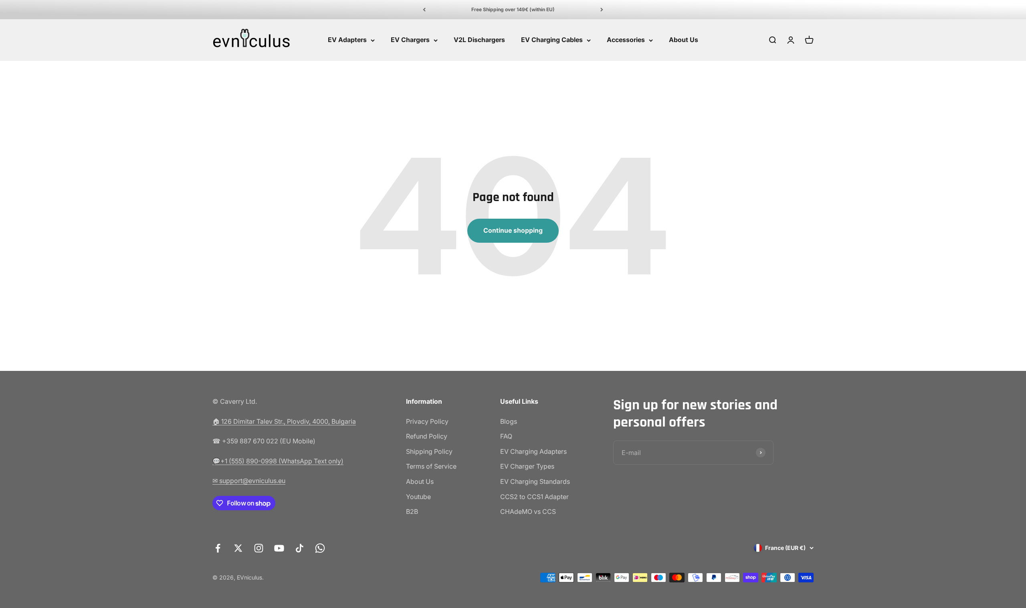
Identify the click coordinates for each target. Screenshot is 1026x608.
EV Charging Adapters (533, 451)
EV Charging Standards (535, 481)
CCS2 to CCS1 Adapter (534, 497)
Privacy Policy (427, 421)
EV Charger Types (527, 466)
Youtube (418, 497)
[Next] (601, 10)
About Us (683, 40)
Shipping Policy (429, 451)
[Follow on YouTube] (279, 548)
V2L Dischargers (479, 40)
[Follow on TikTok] (299, 548)
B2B (412, 511)
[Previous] (424, 10)
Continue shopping (513, 230)
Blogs (508, 421)
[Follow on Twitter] (238, 548)
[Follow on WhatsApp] (320, 548)
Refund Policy (426, 436)
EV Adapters (347, 40)
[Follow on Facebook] (217, 548)
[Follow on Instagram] (258, 548)
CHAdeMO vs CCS (528, 511)
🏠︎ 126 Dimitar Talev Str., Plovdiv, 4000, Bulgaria (284, 421)
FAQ (506, 436)
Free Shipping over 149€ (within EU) (513, 9)
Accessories (626, 40)
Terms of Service (431, 466)
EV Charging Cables (552, 40)
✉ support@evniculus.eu (248, 481)
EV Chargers (410, 40)
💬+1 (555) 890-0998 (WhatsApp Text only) (277, 461)
